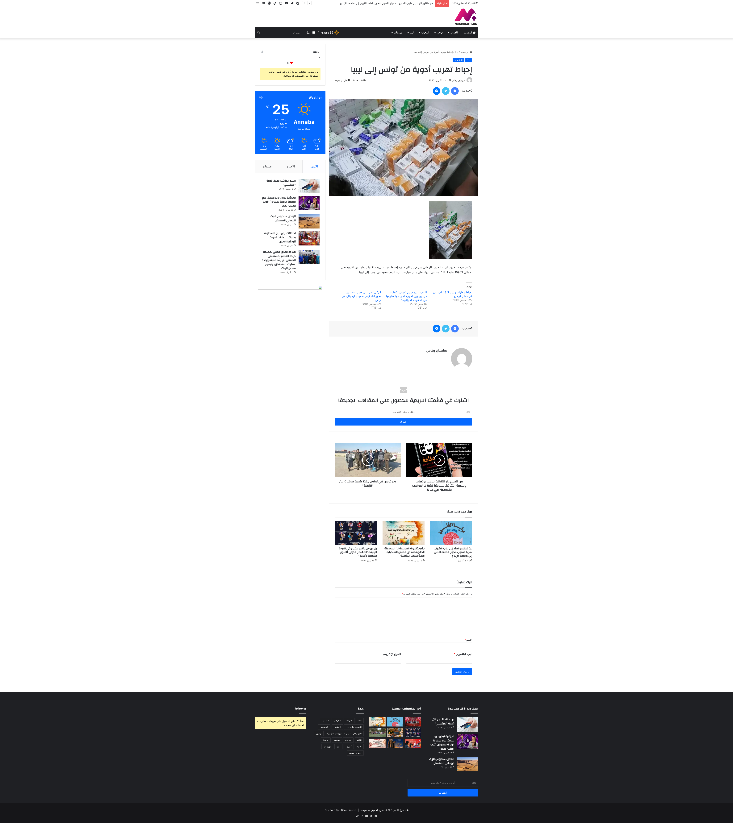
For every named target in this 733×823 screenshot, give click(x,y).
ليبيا (412, 32)
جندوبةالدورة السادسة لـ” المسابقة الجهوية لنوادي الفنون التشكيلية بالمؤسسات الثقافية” (386, 3)
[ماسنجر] (436, 91)
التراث (349, 720)
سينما (326, 740)
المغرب (425, 32)
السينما (325, 720)
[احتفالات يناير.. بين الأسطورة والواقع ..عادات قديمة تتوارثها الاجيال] (309, 238)
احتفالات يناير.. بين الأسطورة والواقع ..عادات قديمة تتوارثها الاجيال (280, 237)
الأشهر (314, 166)
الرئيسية (468, 32)
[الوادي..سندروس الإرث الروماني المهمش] (309, 221)
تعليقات (267, 166)
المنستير (324, 727)
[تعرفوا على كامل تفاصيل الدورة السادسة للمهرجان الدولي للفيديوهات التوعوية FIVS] (413, 721)
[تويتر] (446, 91)
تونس (440, 32)
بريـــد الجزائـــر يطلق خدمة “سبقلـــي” (281, 182)
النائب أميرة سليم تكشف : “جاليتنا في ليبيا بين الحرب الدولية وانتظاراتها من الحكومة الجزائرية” (406, 296)
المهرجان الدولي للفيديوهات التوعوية (344, 733)
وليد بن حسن (355, 752)
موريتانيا (398, 32)
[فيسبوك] (455, 91)
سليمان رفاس (458, 80)
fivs (360, 720)
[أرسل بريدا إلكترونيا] (450, 80)
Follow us (300, 708)
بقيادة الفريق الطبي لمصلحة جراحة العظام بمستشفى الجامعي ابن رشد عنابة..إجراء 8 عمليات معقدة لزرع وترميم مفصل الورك (279, 260)
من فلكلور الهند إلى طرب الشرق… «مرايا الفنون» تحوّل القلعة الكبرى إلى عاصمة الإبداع (453, 552)
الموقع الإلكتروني (392, 654)
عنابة (359, 746)
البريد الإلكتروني (463, 654)
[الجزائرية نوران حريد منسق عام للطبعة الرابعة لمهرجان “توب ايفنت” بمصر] (309, 203)
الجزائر (454, 32)
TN (456, 51)
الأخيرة (291, 166)
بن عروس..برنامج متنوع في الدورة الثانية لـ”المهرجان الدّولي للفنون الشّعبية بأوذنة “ (358, 552)
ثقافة (359, 740)
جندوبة (348, 740)
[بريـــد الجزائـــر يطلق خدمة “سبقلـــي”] (309, 186)
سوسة (337, 740)
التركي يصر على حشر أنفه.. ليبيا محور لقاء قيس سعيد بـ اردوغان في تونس (362, 296)
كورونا (349, 746)
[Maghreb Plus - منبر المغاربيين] (466, 16)
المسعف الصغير (354, 727)
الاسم (468, 639)
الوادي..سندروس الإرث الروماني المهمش (283, 218)
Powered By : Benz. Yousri (340, 810)
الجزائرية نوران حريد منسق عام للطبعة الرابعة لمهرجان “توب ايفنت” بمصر (279, 201)
